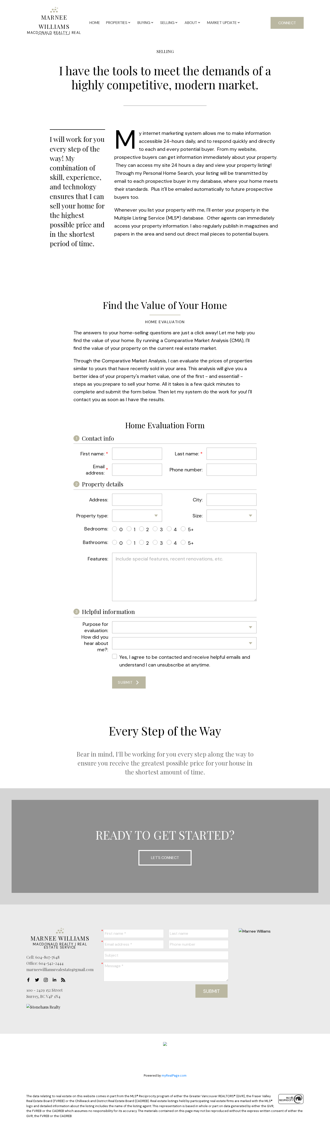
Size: (198, 516)
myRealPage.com (174, 1075)
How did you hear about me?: (94, 643)
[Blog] (64, 979)
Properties (116, 22)
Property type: (92, 516)
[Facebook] (29, 979)
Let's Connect (165, 857)
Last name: (187, 454)
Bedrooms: (96, 529)
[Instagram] (47, 979)
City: (198, 500)
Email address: (95, 470)
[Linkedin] (55, 979)
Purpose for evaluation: (95, 627)
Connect (287, 22)
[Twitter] (38, 979)
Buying (143, 22)
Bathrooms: (95, 542)
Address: (98, 500)
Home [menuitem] (94, 22)
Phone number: (186, 470)
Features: (98, 559)
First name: (92, 454)
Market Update (222, 22)
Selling (167, 22)
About (191, 22)
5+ (191, 529)
